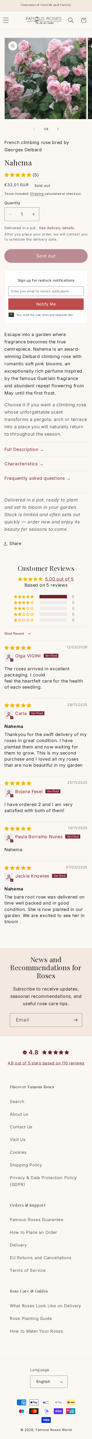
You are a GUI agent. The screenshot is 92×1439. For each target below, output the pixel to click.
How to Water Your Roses (36, 1331)
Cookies (18, 1152)
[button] (70, 20)
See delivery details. (57, 228)
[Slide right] (58, 129)
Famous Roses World (54, 1430)
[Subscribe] (75, 1020)
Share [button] (15, 543)
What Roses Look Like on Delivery (45, 1305)
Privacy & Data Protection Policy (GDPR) (43, 1181)
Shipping (37, 193)
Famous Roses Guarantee (37, 1219)
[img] (17, 647)
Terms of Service (28, 1270)
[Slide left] (34, 129)
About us (19, 1114)
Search (17, 1101)
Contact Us (21, 1126)
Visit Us (18, 1139)
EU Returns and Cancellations (41, 1257)
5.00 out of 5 (59, 579)
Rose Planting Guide (31, 1318)
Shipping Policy (26, 1165)
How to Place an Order (33, 1232)
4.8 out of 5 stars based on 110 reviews (46, 1063)
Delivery (18, 1245)
